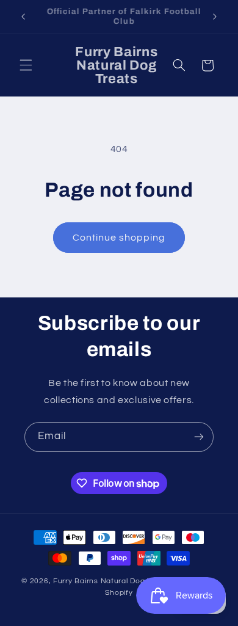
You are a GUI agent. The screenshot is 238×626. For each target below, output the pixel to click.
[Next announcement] (214, 16)
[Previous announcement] (23, 16)
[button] (26, 65)
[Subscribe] (199, 437)
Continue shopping (119, 237)
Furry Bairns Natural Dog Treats (112, 581)
